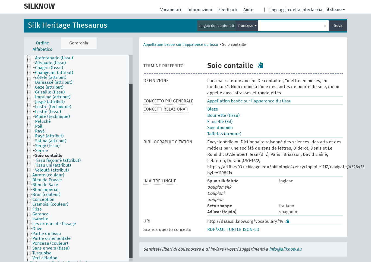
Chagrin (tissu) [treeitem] (49, 68)
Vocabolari (171, 10)
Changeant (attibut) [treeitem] (54, 72)
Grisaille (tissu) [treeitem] (50, 92)
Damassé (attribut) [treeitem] (53, 82)
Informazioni (200, 10)
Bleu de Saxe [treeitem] (45, 185)
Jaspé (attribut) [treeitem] (50, 102)
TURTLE (234, 229)
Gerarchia (78, 43)
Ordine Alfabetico (42, 46)
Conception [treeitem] (43, 199)
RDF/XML (216, 229)
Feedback (228, 10)
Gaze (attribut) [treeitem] (49, 87)
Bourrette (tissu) (223, 115)
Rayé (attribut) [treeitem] (49, 136)
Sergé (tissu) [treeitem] (47, 146)
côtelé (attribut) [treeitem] (50, 77)
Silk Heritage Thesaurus (67, 25)
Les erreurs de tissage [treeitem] (54, 224)
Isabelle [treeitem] (40, 219)
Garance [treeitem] (40, 214)
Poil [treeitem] (38, 126)
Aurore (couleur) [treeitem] (48, 175)
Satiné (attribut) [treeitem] (50, 141)
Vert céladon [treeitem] (44, 258)
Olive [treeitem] (37, 229)
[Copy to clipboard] (260, 65)
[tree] (78, 158)
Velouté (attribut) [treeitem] (52, 170)
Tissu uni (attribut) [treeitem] (53, 165)
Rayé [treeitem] (40, 131)
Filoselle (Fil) (219, 121)
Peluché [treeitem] (43, 121)
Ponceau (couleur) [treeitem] (50, 243)
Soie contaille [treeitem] (48, 155)
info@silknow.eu (285, 249)
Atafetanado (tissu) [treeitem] (54, 58)
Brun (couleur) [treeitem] (46, 194)
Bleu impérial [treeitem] (45, 189)
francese (246, 26)
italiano (334, 9)
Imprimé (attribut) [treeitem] (52, 97)
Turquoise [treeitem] (42, 253)
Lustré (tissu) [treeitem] (48, 111)
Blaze (212, 109)
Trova (337, 26)
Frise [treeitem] (37, 209)
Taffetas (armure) (224, 134)
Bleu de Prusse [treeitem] (47, 180)
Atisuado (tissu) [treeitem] (50, 63)
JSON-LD (251, 229)
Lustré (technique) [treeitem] (53, 107)
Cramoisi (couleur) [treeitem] (50, 204)
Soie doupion (220, 127)
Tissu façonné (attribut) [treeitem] (58, 160)
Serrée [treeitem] (41, 150)
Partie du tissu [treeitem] (46, 233)
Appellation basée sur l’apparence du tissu (180, 45)
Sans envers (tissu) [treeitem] (51, 248)
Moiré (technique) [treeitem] (52, 116)
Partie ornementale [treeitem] (51, 238)
